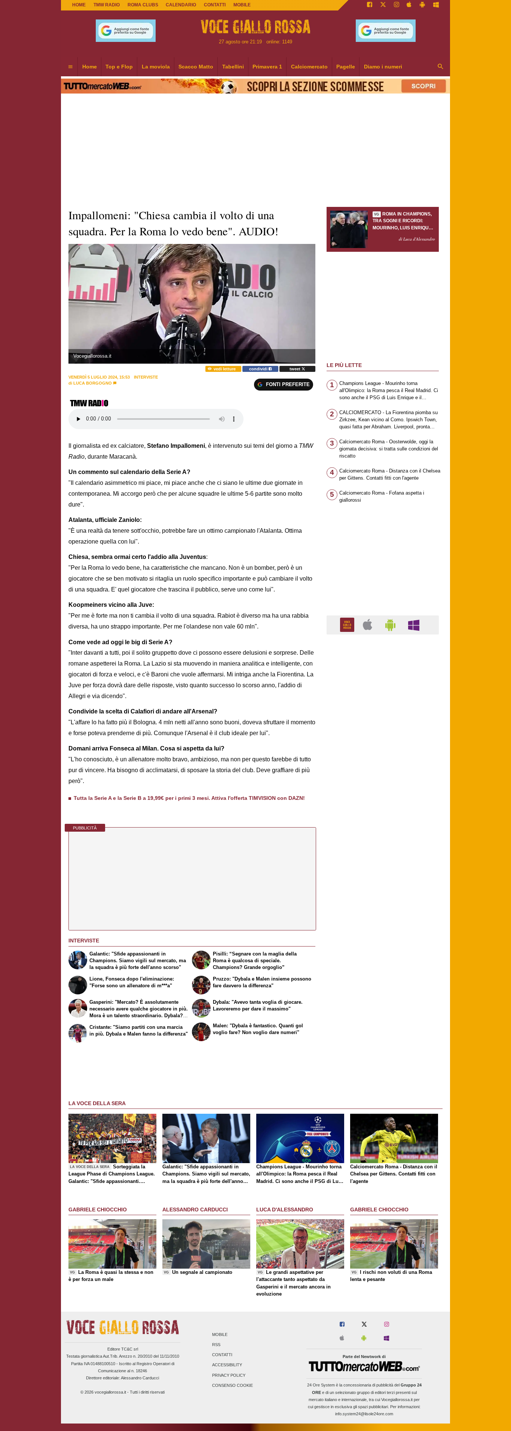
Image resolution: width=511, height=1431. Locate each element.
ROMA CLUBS (143, 5)
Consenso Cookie (232, 1385)
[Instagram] (396, 5)
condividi (259, 369)
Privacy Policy (228, 1375)
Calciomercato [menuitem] (309, 67)
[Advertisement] (383, 930)
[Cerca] (440, 67)
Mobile (219, 1334)
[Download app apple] (409, 5)
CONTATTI (215, 5)
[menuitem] (70, 67)
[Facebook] (369, 5)
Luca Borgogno (92, 383)
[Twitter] (383, 5)
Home (79, 5)
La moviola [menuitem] (156, 67)
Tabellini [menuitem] (233, 67)
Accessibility (227, 1365)
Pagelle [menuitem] (345, 67)
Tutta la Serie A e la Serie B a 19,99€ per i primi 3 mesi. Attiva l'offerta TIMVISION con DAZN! (189, 798)
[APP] (348, 624)
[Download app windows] (436, 5)
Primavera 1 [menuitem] (267, 67)
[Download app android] (422, 5)
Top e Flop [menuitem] (119, 67)
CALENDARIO (181, 5)
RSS (216, 1344)
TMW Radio (107, 5)
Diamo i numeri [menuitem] (383, 67)
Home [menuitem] (89, 67)
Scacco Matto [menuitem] (195, 67)
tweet (296, 369)
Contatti (222, 1355)
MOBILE (242, 5)
